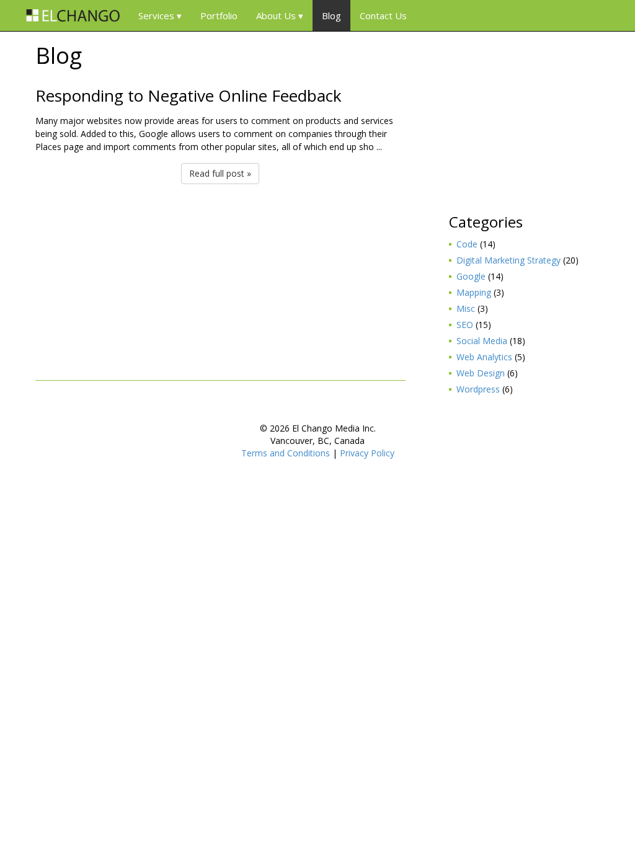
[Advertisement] (220, 281)
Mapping (473, 292)
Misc (465, 308)
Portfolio (219, 15)
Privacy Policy (367, 453)
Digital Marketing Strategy (508, 260)
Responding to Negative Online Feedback (188, 95)
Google (471, 276)
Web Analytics (484, 357)
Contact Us (383, 15)
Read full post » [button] (220, 173)
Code (466, 244)
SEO (464, 324)
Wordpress (478, 389)
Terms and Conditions (285, 453)
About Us (276, 15)
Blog (331, 15)
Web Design (480, 373)
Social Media (481, 341)
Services (156, 15)
